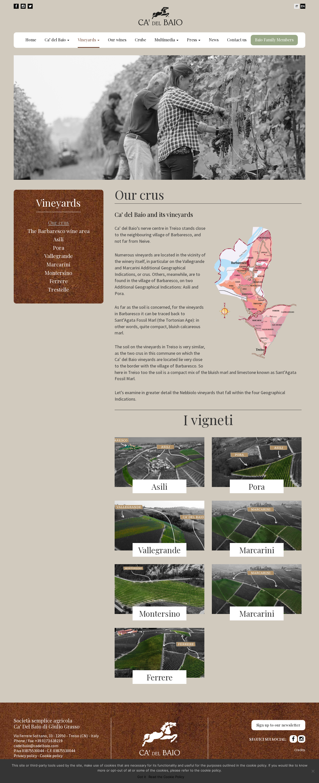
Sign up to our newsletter (278, 725)
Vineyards (87, 39)
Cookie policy (51, 755)
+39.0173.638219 (49, 740)
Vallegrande (58, 255)
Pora (58, 247)
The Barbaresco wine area (58, 230)
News (214, 39)
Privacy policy (25, 755)
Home (30, 39)
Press (192, 39)
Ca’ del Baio (56, 39)
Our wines (117, 39)
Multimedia (165, 39)
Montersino (58, 272)
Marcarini (58, 264)
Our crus (58, 222)
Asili (58, 239)
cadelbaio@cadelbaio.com (36, 745)
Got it (141, 777)
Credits (299, 750)
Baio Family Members (274, 39)
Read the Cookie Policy (166, 777)
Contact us (236, 39)
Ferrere (58, 280)
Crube (140, 39)
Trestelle (58, 289)
